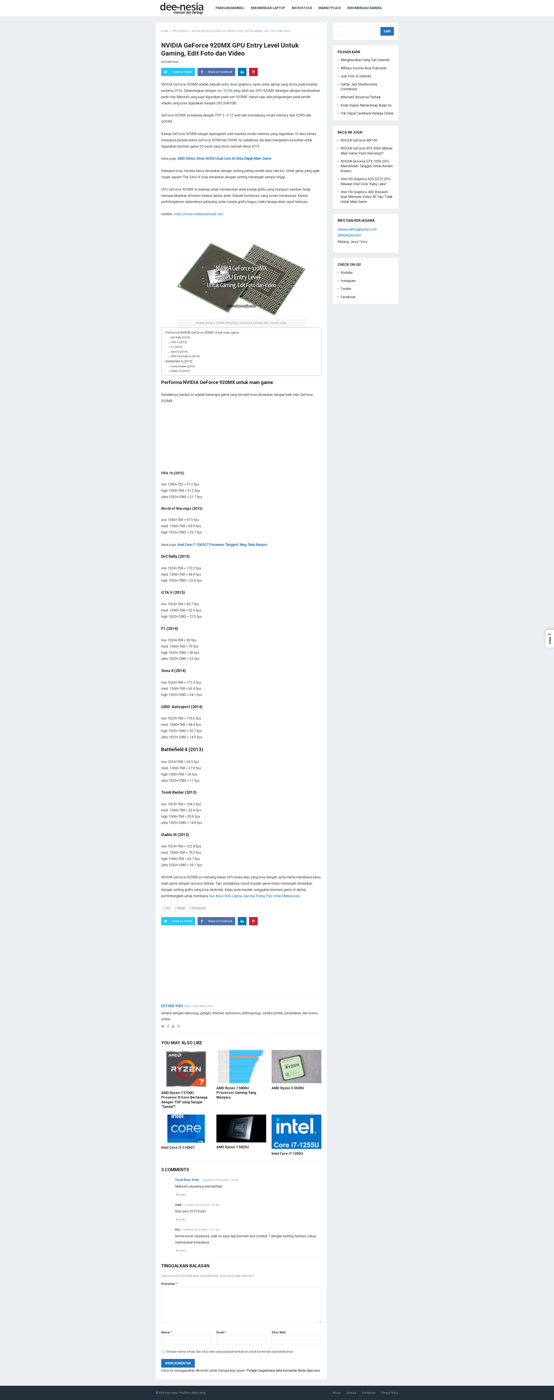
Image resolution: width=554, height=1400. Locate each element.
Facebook (348, 297)
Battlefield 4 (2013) (179, 361)
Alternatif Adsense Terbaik (361, 97)
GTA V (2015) (179, 342)
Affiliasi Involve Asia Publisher (364, 68)
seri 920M (224, 91)
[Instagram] (179, 1026)
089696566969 (349, 235)
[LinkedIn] (242, 72)
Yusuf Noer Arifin (187, 1180)
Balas (182, 1194)
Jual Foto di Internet (356, 76)
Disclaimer (368, 1392)
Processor (180, 31)
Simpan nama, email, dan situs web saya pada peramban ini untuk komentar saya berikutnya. (229, 1351)
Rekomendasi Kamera (364, 8)
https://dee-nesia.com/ (199, 1006)
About (336, 1392)
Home (165, 31)
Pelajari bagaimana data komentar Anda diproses (283, 1370)
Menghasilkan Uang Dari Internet (365, 60)
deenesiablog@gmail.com (357, 229)
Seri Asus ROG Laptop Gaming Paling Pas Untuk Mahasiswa (254, 896)
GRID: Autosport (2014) (185, 356)
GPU (167, 908)
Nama (166, 1332)
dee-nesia (171, 1392)
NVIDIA (181, 908)
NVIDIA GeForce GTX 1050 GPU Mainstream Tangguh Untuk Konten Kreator (367, 166)
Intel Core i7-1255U (287, 1154)
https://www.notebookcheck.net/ (199, 214)
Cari (387, 31)
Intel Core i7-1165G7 (178, 1147)
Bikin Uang (198, 1392)
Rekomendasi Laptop (268, 8)
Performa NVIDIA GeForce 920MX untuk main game (202, 332)
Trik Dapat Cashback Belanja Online (367, 113)
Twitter (346, 289)
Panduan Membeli (230, 8)
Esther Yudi (170, 62)
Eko (177, 1229)
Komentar (169, 1283)
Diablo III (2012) (180, 371)
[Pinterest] (253, 72)
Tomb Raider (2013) (183, 366)
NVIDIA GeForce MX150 (359, 140)
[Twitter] (163, 1026)
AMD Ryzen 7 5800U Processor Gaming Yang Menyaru (236, 1092)
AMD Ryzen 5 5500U (288, 1088)
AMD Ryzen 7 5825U (232, 1147)
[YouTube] (174, 1026)
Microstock (302, 8)
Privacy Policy (390, 1392)
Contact (351, 1392)
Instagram (348, 281)
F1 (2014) (176, 347)
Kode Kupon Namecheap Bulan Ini (366, 105)
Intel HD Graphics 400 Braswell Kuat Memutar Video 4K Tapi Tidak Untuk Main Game (367, 197)
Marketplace (330, 8)
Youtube (347, 273)
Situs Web (279, 1332)
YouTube (184, 1392)
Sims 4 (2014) (179, 351)
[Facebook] (169, 1026)
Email (221, 1332)
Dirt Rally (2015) (180, 337)
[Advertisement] (241, 440)
